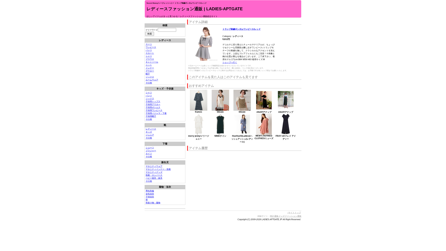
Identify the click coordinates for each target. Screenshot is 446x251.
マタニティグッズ (154, 172)
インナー (150, 68)
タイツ (149, 153)
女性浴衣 (150, 194)
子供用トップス (153, 101)
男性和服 (150, 191)
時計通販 (274, 216)
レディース (151, 129)
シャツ (149, 56)
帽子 (148, 74)
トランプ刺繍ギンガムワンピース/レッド (241, 29)
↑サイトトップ (294, 212)
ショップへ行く (229, 62)
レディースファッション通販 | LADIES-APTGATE (195, 8)
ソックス (150, 77)
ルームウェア (152, 80)
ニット (149, 65)
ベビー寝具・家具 (154, 178)
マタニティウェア (154, 166)
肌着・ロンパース (154, 175)
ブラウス (150, 59)
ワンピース (151, 47)
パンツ (149, 50)
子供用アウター (153, 104)
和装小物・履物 (153, 202)
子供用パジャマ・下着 (156, 113)
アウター (150, 71)
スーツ (149, 44)
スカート (150, 53)
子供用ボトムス (153, 107)
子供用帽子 (151, 116)
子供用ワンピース (154, 110)
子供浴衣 (150, 197)
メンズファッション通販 (289, 216)
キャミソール (152, 62)
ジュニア (150, 135)
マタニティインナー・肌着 (158, 169)
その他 (149, 83)
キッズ (149, 132)
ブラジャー (151, 150)
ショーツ (150, 147)
